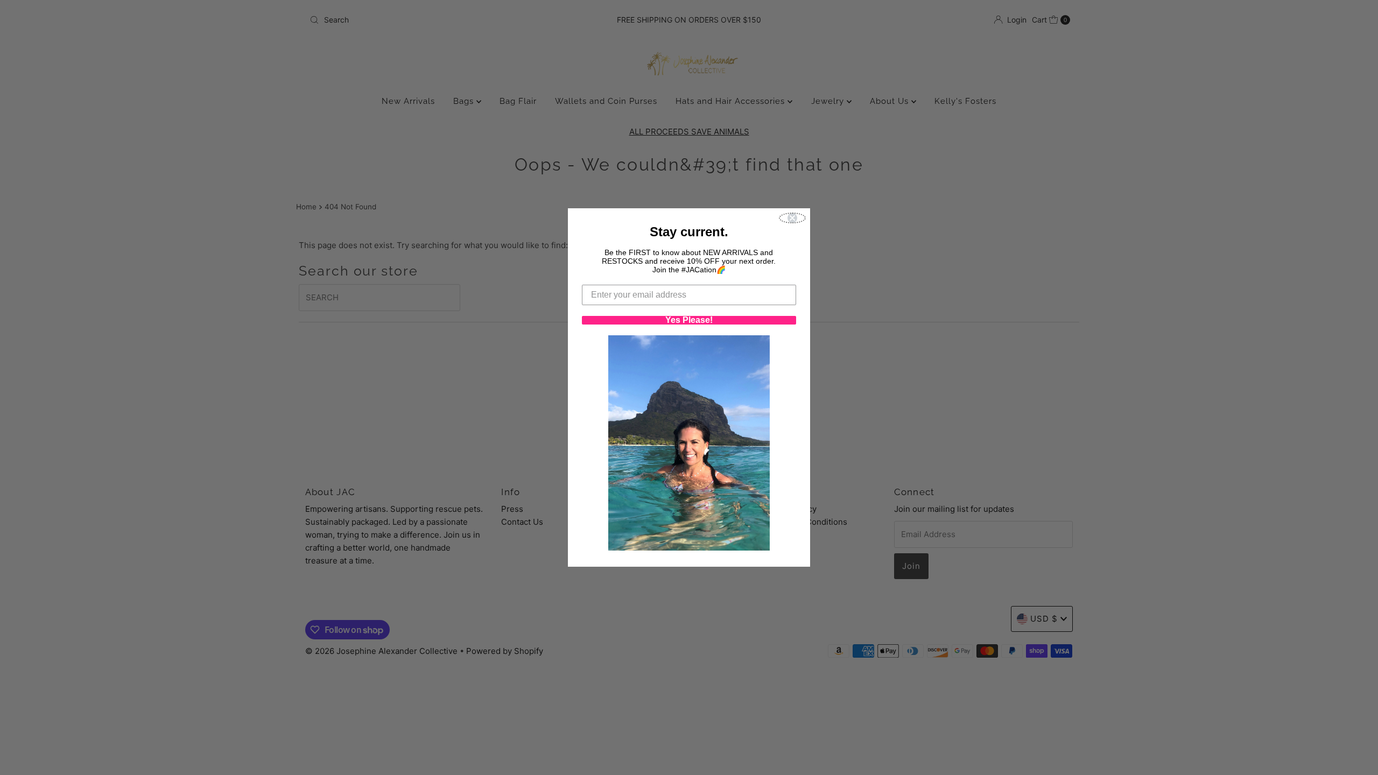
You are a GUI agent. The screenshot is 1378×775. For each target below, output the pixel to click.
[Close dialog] (792, 218)
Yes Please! (689, 320)
